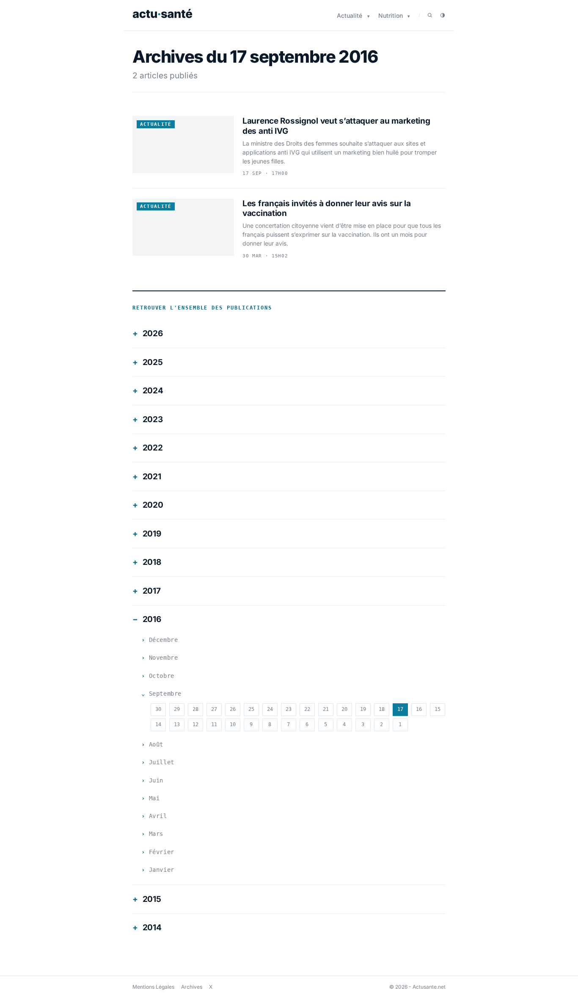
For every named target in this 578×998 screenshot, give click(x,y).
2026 (153, 333)
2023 (153, 419)
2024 (153, 390)
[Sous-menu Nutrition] (409, 16)
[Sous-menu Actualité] (369, 16)
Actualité (349, 15)
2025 (153, 362)
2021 (152, 476)
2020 (153, 505)
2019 (152, 534)
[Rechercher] (430, 15)
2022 (153, 448)
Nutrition (390, 15)
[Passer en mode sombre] (443, 15)
